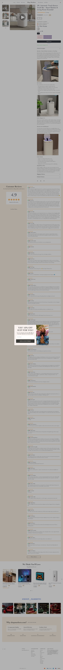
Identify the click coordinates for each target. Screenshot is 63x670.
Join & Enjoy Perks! (25, 341)
